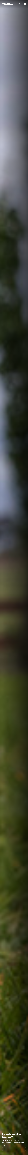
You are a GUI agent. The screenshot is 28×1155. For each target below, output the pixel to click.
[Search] (22, 4)
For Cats (20, 1149)
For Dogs (8, 1149)
